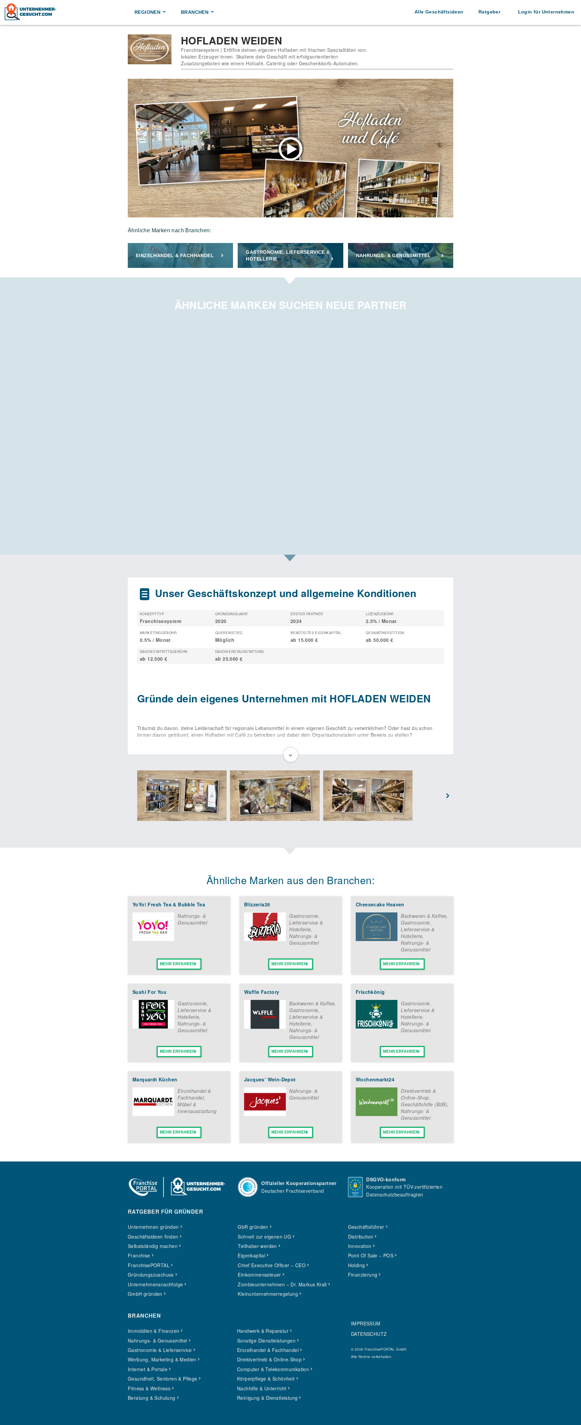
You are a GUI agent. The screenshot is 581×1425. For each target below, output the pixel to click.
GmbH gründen (145, 1293)
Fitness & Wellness (149, 1388)
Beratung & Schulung (152, 1397)
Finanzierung (363, 1274)
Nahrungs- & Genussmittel (393, 255)
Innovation (360, 1246)
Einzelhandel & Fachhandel (175, 255)
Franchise (139, 1255)
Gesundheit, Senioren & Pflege (162, 1378)
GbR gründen (253, 1226)
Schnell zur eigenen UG (264, 1236)
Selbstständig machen (153, 1246)
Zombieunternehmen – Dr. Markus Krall (282, 1284)
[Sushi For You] (153, 1026)
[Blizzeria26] (265, 939)
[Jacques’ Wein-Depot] (265, 1114)
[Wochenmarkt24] (376, 1114)
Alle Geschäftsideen (439, 11)
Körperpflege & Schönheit (266, 1378)
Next (447, 796)
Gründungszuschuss (151, 1274)
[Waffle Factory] (265, 1026)
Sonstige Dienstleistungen (266, 1340)
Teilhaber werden (257, 1246)
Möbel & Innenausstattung (197, 1107)
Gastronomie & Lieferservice (160, 1350)
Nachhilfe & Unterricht (261, 1388)
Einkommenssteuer (259, 1274)
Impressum (366, 1323)
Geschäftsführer (366, 1226)
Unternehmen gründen (153, 1226)
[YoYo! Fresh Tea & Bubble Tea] (153, 939)
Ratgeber (489, 11)
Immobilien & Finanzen (153, 1330)
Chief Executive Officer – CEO (272, 1265)
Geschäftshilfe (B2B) (424, 1104)
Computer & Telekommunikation (273, 1369)
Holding (356, 1265)
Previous (133, 796)
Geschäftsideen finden (153, 1236)
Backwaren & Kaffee (423, 915)
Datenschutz (369, 1333)
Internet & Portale (147, 1369)
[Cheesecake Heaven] (376, 939)
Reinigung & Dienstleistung (267, 1397)
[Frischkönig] (376, 1026)
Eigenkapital (251, 1255)
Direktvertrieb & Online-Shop (418, 1094)
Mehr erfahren (177, 964)
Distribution (361, 1236)
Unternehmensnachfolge (155, 1284)
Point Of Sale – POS (371, 1255)
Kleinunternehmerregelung (268, 1293)
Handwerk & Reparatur (262, 1330)
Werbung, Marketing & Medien (162, 1359)
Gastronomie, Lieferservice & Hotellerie (288, 255)
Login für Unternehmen (546, 11)
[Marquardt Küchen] (153, 1114)
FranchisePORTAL (148, 1265)
